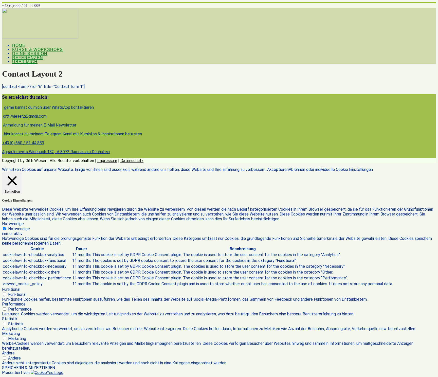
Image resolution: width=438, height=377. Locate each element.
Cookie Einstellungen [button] (354, 169)
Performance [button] (14, 304)
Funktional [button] (11, 289)
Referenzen (27, 58)
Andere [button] (8, 353)
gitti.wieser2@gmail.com (25, 116)
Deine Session (29, 53)
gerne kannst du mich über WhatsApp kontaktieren (48, 107)
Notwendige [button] (13, 223)
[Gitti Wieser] (40, 37)
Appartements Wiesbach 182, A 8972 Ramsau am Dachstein (56, 151)
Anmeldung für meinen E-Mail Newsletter (39, 125)
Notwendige (19, 228)
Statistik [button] (9, 318)
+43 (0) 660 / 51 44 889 (21, 5)
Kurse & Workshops (37, 49)
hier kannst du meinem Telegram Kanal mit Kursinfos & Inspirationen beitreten (72, 134)
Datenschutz (131, 160)
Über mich (25, 62)
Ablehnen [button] (297, 169)
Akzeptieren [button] (278, 169)
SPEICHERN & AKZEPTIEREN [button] (28, 367)
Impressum (107, 160)
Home (18, 45)
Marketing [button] (11, 333)
